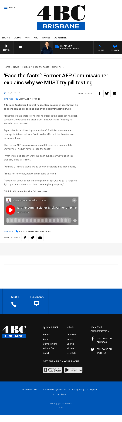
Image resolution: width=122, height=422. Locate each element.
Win (27, 37)
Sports (70, 343)
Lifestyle (71, 353)
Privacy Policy (78, 389)
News (16, 66)
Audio (17, 37)
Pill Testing (35, 99)
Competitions (50, 343)
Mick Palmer (24, 99)
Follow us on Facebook (104, 340)
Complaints (61, 394)
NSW (42, 231)
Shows (6, 37)
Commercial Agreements (54, 389)
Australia (23, 231)
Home (7, 66)
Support (94, 389)
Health (31, 231)
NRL (36, 37)
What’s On (48, 348)
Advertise (60, 37)
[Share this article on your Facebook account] (99, 93)
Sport (46, 353)
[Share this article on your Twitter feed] (107, 93)
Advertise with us (29, 389)
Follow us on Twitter (104, 351)
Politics (26, 66)
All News (71, 334)
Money (46, 37)
